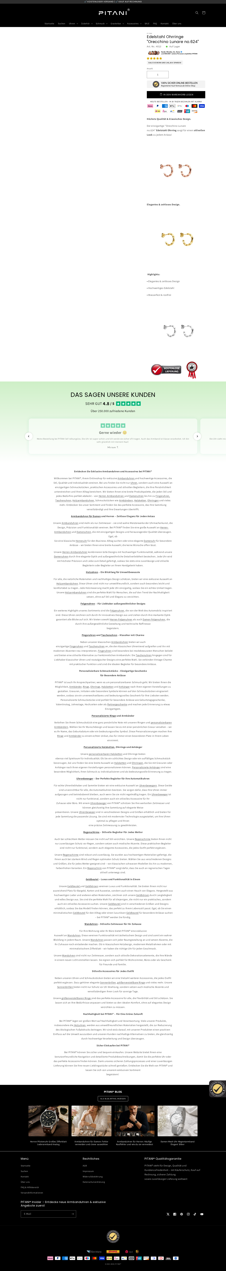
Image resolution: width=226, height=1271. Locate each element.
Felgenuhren (117, 610)
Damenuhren (136, 496)
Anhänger (124, 686)
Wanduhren (73, 935)
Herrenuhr (81, 540)
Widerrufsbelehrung (93, 1176)
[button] (154, 58)
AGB (85, 1165)
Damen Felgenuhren (154, 619)
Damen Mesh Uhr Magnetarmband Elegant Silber (178, 1143)
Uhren (134, 482)
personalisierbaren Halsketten (105, 754)
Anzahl (150, 68)
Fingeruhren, (163, 496)
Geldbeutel (73, 886)
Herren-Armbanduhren (111, 496)
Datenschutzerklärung (94, 1182)
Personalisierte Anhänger (146, 767)
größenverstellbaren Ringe (76, 998)
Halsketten (140, 500)
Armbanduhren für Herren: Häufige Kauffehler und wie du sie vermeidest (134, 1143)
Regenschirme (143, 839)
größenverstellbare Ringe (131, 982)
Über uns (25, 1182)
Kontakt (25, 1176)
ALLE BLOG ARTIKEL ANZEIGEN (113, 1098)
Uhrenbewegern (148, 785)
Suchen (24, 1171)
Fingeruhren (76, 646)
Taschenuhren (63, 500)
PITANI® (118, 1264)
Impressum (88, 1171)
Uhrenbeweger (160, 794)
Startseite (25, 1165)
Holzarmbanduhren (83, 500)
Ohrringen (153, 500)
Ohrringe (95, 686)
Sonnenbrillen (108, 982)
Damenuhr (149, 540)
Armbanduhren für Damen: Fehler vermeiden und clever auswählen (91, 1143)
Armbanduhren (126, 478)
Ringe (86, 686)
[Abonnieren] (72, 1214)
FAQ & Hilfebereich (30, 1187)
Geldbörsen (91, 886)
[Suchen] (197, 12)
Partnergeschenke (117, 704)
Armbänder (75, 686)
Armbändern (126, 500)
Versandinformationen (32, 1192)
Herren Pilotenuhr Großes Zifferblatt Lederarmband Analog (48, 1143)
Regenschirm (94, 868)
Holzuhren (79, 1025)
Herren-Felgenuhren (121, 619)
